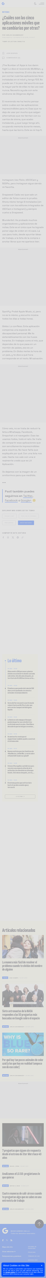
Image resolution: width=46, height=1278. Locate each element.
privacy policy (10, 1272)
